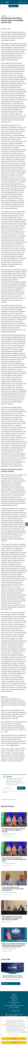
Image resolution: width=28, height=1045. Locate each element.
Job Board (14, 1000)
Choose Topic (12, 6)
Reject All (14, 1038)
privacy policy (5, 792)
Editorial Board (14, 997)
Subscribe (20, 788)
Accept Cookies (14, 1042)
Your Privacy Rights (14, 1007)
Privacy (14, 1004)
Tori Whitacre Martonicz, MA (9, 833)
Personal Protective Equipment (9, 799)
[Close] (26, 1018)
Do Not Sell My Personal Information (14, 1005)
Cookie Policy (24, 1032)
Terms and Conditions (14, 1002)
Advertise (14, 994)
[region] (14, 1030)
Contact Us (14, 999)
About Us (14, 996)
